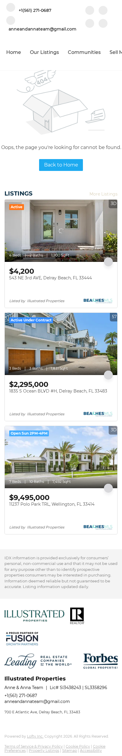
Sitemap (69, 750)
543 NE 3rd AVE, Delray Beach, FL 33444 (50, 278)
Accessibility (91, 750)
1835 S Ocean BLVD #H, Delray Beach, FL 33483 (58, 391)
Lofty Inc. (35, 736)
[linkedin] (103, 11)
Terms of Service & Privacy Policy (33, 746)
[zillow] (89, 24)
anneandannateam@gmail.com (37, 701)
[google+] (103, 24)
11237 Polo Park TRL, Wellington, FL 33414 (51, 504)
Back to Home (61, 165)
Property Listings (44, 750)
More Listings (103, 194)
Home (13, 52)
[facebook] (89, 11)
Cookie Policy (78, 746)
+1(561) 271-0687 (20, 695)
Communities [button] (84, 52)
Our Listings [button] (44, 52)
